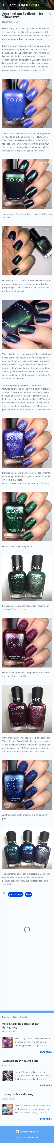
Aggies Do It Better (24, 5)
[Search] (50, 5)
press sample (15, 894)
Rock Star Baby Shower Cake (20, 1061)
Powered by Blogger (28, 1131)
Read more (46, 1052)
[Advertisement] (27, 986)
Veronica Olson (33, 1137)
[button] (50, 14)
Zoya (28, 894)
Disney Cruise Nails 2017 (17, 1094)
